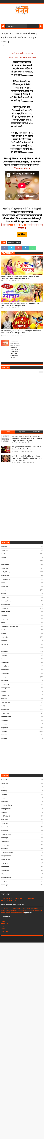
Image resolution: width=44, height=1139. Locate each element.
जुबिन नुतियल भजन (6, 809)
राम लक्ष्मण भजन (5, 684)
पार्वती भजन (4, 615)
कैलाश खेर (4, 794)
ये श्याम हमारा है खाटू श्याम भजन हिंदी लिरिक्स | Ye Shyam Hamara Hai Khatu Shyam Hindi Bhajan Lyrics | (21, 332)
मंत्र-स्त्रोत (4, 637)
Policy (3, 929)
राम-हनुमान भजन (6, 688)
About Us (4, 924)
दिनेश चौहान (4, 812)
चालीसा (3, 583)
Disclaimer (5, 931)
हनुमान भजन (5, 727)
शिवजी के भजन (5, 709)
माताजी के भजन (11, 242)
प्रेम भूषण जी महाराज (6, 827)
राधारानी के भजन (5, 666)
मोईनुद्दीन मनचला (5, 841)
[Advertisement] (22, 18)
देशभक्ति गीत (5, 608)
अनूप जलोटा (4, 780)
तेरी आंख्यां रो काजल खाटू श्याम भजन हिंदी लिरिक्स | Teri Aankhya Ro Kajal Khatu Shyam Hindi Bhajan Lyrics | (20, 278)
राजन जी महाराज (5, 845)
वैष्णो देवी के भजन (6, 702)
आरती (3, 554)
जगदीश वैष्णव (5, 801)
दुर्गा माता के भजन (6, 604)
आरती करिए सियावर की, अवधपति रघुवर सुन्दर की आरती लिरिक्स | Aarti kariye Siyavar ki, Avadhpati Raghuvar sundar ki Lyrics (27, 439)
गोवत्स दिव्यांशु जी (6, 579)
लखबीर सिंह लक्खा (6, 859)
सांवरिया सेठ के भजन (6, 717)
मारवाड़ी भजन (5, 651)
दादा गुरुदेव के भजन (6, 601)
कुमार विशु (4, 790)
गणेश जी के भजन (6, 572)
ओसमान (4, 787)
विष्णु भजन (4, 698)
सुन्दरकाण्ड (4, 724)
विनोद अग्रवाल (5, 870)
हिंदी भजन (18, 242)
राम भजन (4, 677)
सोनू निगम (4, 881)
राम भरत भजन (5, 680)
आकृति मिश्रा (5, 783)
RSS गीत (4, 546)
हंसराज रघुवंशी (5, 885)
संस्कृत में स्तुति (5, 713)
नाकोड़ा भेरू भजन (6, 612)
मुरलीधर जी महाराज (6, 834)
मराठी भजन (4, 641)
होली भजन (4, 735)
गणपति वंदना (5, 568)
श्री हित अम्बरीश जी (6, 877)
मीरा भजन (4, 655)
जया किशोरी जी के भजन (7, 805)
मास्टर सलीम (5, 830)
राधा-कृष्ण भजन (5, 662)
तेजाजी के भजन (5, 597)
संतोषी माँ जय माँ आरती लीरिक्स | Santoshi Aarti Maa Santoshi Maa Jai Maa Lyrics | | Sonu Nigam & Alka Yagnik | (27, 458)
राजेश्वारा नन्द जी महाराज (7, 852)
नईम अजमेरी (5, 819)
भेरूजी (3, 630)
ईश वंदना (4, 557)
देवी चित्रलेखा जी (6, 816)
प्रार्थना (3, 622)
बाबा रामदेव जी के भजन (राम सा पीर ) (10, 626)
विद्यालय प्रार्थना (5, 695)
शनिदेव (3, 706)
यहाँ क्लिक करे (27, 913)
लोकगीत (4, 691)
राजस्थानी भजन (5, 659)
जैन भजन (4, 590)
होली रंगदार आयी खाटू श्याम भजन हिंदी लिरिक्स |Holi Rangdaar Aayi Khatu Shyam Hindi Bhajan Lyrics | (20, 305)
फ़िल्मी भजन (4, 738)
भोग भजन (4, 633)
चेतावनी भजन (5, 586)
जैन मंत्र (4, 593)
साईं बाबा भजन (5, 720)
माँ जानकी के (5, 644)
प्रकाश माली (4, 823)
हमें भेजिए (22, 234)
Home (3, 921)
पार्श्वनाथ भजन (5, 619)
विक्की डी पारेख (5, 867)
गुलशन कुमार (5, 798)
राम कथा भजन (5, 669)
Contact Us (5, 926)
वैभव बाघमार (4, 874)
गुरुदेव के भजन (5, 575)
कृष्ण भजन (4, 561)
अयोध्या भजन (5, 550)
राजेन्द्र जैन (4, 848)
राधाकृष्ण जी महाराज (6, 856)
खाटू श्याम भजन (5, 564)
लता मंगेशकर (5, 863)
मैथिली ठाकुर (5, 837)
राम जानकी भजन (5, 673)
